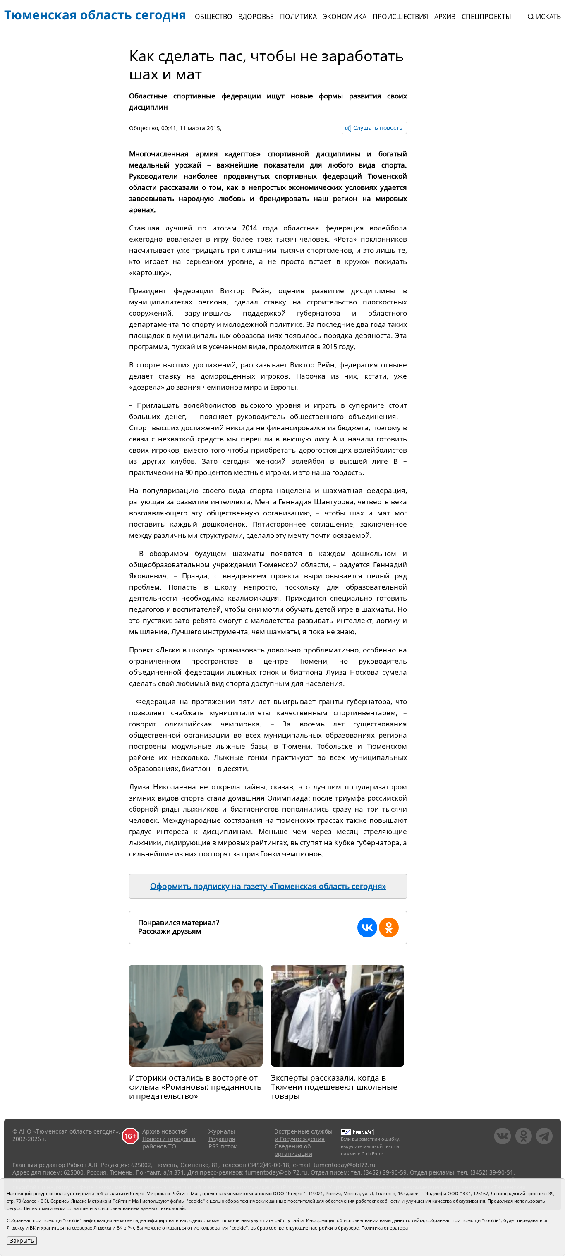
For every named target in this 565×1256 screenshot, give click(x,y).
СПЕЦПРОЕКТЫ (486, 16)
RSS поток (222, 1146)
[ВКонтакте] (367, 927)
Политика (298, 16)
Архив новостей (165, 1131)
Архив (444, 16)
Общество (213, 16)
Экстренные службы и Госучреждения (304, 1135)
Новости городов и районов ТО (169, 1142)
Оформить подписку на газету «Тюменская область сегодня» (268, 886)
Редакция (221, 1139)
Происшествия (400, 16)
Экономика (344, 16)
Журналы (221, 1131)
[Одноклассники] (389, 927)
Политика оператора (384, 1228)
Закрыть (22, 1240)
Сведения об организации (293, 1150)
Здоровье (256, 16)
